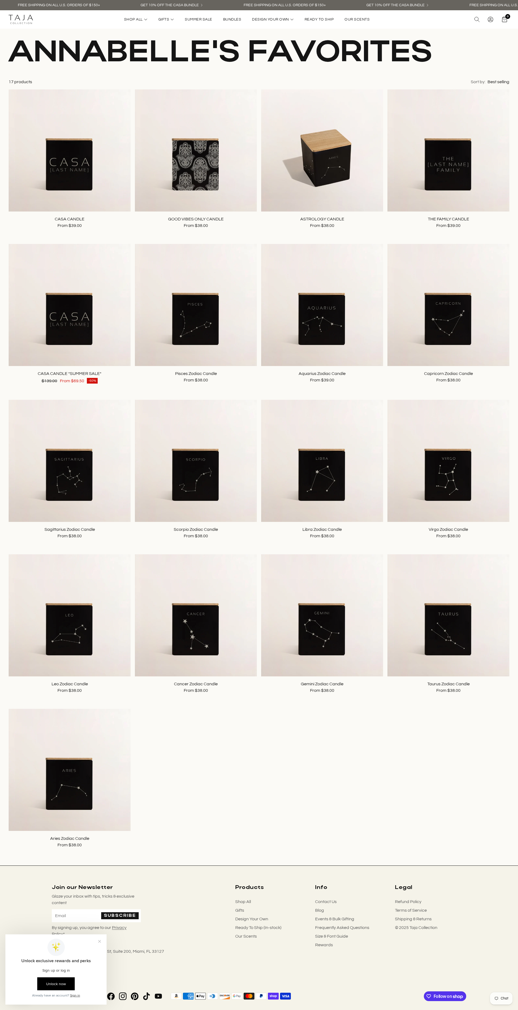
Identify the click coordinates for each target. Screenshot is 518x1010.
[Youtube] (158, 996)
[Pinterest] (134, 996)
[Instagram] (123, 996)
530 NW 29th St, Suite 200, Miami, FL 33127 (122, 951)
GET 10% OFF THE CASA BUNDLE (170, 5)
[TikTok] (146, 996)
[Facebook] (111, 996)
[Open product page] (70, 150)
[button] (477, 19)
